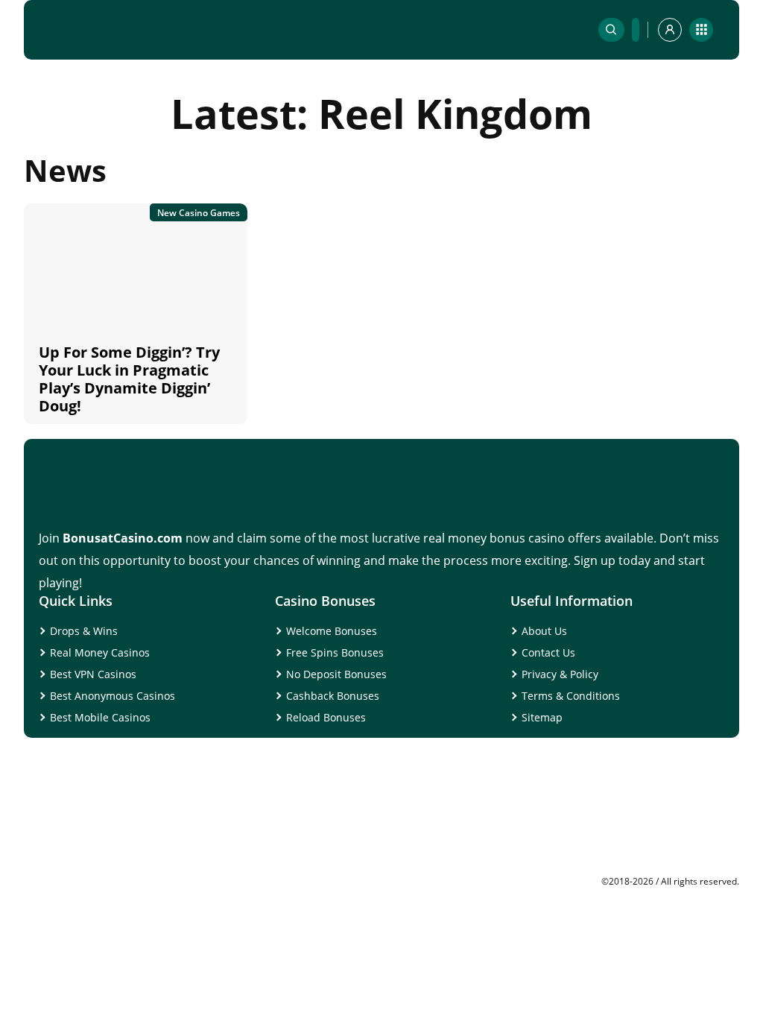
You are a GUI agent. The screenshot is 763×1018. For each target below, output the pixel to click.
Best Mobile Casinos (100, 717)
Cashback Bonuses (332, 696)
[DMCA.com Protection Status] (627, 871)
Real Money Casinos (100, 652)
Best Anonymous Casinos (112, 696)
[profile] (670, 30)
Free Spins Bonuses (335, 652)
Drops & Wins (84, 631)
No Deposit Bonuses (336, 674)
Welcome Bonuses (331, 631)
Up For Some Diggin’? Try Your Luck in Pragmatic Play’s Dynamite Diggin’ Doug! (129, 379)
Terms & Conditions (571, 696)
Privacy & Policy (560, 674)
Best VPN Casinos (93, 674)
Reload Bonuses (326, 717)
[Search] (611, 30)
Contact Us (548, 652)
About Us (544, 631)
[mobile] (701, 30)
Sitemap (542, 717)
